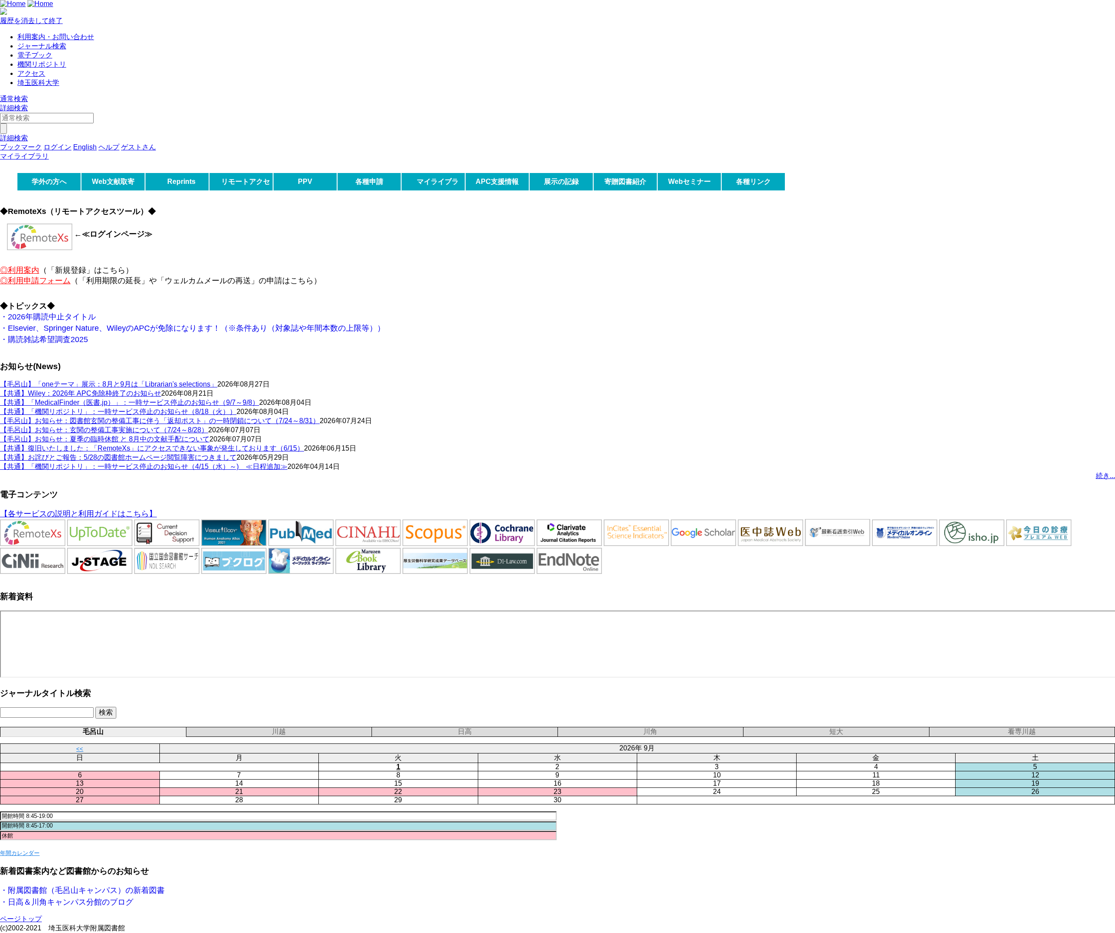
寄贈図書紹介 (625, 181)
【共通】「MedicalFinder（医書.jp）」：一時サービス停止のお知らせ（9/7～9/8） (129, 402)
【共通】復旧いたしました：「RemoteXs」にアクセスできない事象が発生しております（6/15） (152, 448)
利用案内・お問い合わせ (55, 37)
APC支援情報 (497, 181)
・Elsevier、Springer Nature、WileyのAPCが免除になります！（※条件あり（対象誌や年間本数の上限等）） (192, 328)
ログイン (57, 147)
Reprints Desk (180, 190)
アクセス (31, 73)
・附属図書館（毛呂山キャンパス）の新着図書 (82, 890)
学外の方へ (49, 181)
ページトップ (21, 919)
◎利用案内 (19, 270)
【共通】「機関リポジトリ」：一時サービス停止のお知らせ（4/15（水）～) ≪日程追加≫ (143, 466)
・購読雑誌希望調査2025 (44, 339)
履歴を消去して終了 (31, 20)
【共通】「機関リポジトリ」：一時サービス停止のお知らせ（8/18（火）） (118, 411)
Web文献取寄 (113, 181)
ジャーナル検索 (41, 46)
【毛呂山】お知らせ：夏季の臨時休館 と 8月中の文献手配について (104, 439)
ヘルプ (108, 147)
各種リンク (753, 181)
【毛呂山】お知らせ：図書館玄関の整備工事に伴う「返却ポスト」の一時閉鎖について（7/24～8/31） (160, 420)
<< (79, 749)
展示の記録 (561, 181)
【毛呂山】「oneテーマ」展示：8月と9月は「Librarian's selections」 (108, 384)
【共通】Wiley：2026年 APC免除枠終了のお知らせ (80, 393)
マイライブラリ (438, 190)
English (85, 147)
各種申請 (369, 181)
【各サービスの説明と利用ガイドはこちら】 (78, 513)
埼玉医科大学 (38, 82)
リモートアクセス (245, 190)
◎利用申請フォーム (35, 280)
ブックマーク (21, 147)
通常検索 (14, 98)
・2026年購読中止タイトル (48, 316)
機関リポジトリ (41, 64)
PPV (305, 181)
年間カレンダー (20, 853)
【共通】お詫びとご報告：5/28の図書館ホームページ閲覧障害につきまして (118, 457)
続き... (1105, 475)
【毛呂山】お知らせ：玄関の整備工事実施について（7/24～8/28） (104, 430)
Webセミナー (689, 181)
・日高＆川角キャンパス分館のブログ (66, 902)
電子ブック (34, 55)
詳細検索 (14, 108)
